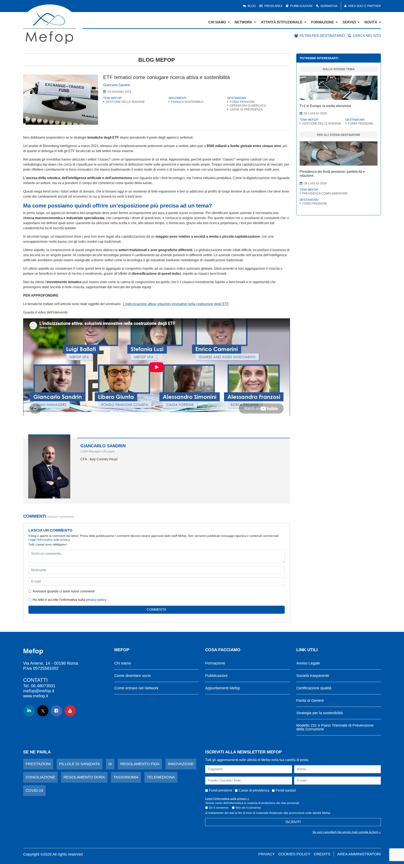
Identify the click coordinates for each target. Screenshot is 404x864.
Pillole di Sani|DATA (79, 764)
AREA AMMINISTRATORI (359, 854)
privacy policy (96, 599)
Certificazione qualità (313, 688)
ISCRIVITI (293, 822)
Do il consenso (219, 807)
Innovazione (181, 764)
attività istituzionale (282, 22)
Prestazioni (38, 764)
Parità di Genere (310, 701)
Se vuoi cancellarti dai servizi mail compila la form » (346, 832)
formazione (322, 22)
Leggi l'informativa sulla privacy (49, 539)
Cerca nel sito (367, 36)
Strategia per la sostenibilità (319, 713)
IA (110, 764)
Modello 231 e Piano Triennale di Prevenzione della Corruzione (334, 727)
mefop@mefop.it (38, 691)
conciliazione (40, 777)
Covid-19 (34, 790)
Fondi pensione (220, 790)
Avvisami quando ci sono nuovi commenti (63, 591)
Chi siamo (122, 663)
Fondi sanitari (286, 790)
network (243, 22)
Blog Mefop (156, 60)
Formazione (215, 663)
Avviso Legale (308, 663)
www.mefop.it (35, 696)
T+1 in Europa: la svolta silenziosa (325, 106)
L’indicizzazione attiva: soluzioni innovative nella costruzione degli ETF (176, 304)
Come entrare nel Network (136, 688)
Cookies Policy (294, 854)
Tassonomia (125, 777)
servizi (349, 22)
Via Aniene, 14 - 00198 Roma (50, 663)
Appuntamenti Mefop (222, 688)
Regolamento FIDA (139, 764)
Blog (252, 6)
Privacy (266, 854)
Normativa (329, 6)
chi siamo (217, 22)
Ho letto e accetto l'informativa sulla (69, 599)
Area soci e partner (364, 6)
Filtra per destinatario (322, 36)
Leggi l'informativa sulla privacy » (227, 798)
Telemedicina (161, 777)
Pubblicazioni (301, 6)
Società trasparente (312, 676)
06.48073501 (43, 685)
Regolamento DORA (84, 777)
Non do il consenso (248, 807)
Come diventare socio (132, 676)
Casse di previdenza (254, 790)
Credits (322, 854)
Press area (273, 6)
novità (370, 22)
